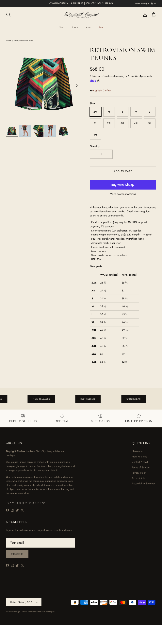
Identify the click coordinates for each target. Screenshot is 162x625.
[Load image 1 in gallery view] (43, 83)
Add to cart (123, 171)
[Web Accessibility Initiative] (1, 620)
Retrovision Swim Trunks (23, 40)
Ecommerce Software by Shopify (41, 611)
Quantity (95, 146)
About (88, 27)
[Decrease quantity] (93, 154)
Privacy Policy (139, 473)
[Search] (8, 14)
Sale (101, 27)
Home (8, 40)
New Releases (139, 456)
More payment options (123, 194)
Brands (75, 27)
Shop (61, 27)
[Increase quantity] (108, 154)
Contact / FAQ (140, 462)
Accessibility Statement (144, 483)
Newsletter (137, 451)
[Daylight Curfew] (81, 14)
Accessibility (138, 478)
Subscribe (17, 554)
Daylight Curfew (102, 90)
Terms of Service (141, 467)
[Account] (144, 14)
